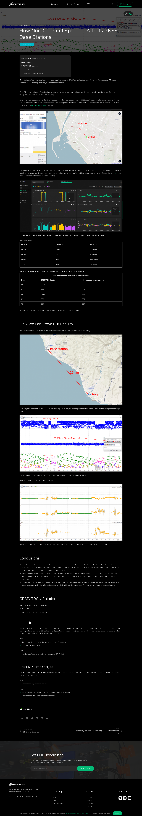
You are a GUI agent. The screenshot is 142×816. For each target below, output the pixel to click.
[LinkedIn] (125, 798)
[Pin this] (42, 718)
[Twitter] (120, 798)
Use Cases (26, 44)
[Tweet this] (32, 718)
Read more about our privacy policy (77, 813)
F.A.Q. (54, 807)
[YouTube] (129, 798)
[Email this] (22, 718)
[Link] (17, 4)
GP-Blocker (89, 804)
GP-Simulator (90, 807)
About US (56, 797)
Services (55, 800)
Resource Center (58, 804)
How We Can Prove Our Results (33, 58)
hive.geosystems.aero (39, 105)
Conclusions (26, 62)
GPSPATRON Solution (29, 66)
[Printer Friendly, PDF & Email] (26, 709)
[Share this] (27, 718)
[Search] (113, 4)
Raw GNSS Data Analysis (33, 73)
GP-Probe (27, 69)
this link (116, 173)
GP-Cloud (89, 797)
